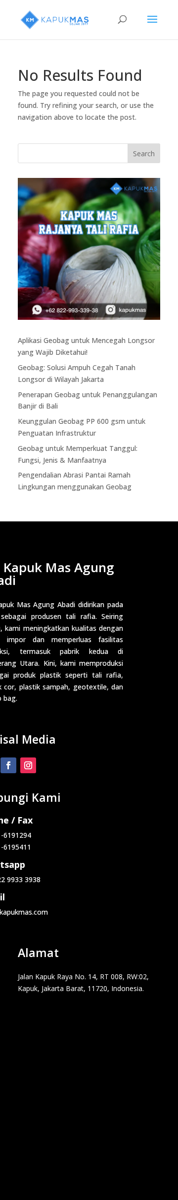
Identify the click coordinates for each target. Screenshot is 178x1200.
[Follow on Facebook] (8, 765)
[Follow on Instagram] (28, 765)
